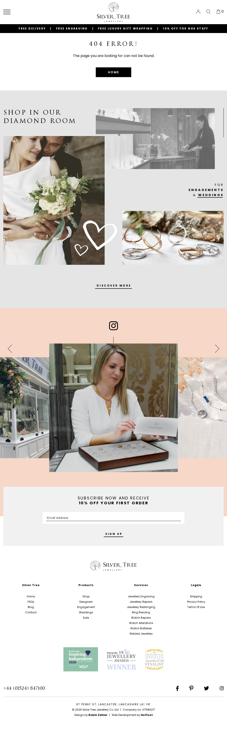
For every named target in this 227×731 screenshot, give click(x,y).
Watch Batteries (141, 628)
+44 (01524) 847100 (24, 688)
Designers (86, 602)
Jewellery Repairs (141, 602)
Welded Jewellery (141, 633)
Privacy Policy (196, 602)
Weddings (86, 612)
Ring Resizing (141, 612)
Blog (31, 607)
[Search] (208, 12)
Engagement (86, 607)
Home (31, 596)
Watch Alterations (141, 623)
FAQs (30, 602)
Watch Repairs (141, 618)
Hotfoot (147, 715)
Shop (86, 596)
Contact (31, 612)
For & (206, 190)
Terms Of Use (196, 607)
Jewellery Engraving (141, 596)
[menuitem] (198, 12)
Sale (86, 618)
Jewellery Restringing (141, 607)
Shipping (196, 596)
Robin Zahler (98, 715)
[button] (6, 12)
